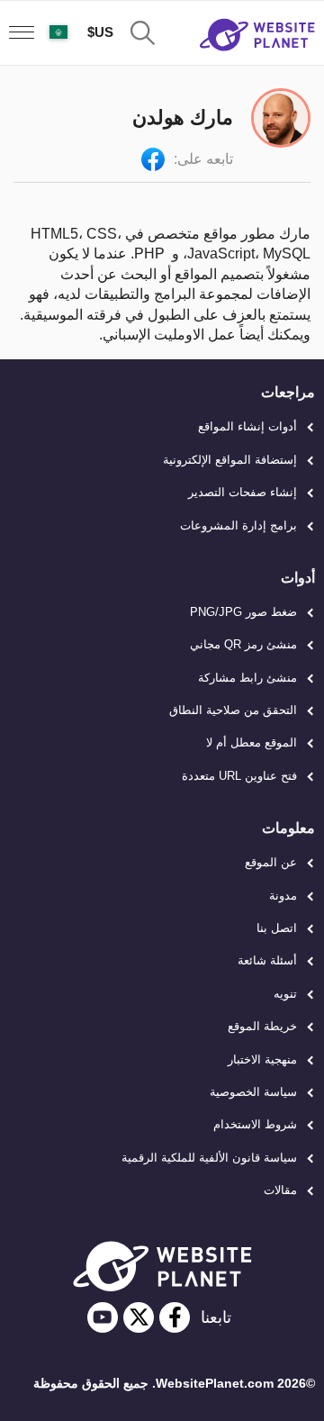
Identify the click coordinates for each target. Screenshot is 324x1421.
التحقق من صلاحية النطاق (233, 710)
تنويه (285, 993)
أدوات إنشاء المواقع (247, 426)
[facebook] (174, 1317)
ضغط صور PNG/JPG (243, 612)
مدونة (283, 895)
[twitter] (138, 1317)
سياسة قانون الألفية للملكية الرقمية (209, 1157)
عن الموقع (271, 862)
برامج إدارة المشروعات (238, 525)
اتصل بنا (276, 928)
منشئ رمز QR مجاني (243, 644)
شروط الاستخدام (255, 1124)
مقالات (280, 1190)
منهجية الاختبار (262, 1059)
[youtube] (102, 1317)
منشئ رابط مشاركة (247, 677)
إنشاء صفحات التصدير (242, 492)
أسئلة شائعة (267, 960)
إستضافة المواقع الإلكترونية (230, 459)
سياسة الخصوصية (253, 1092)
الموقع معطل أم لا (251, 742)
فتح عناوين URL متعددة (239, 776)
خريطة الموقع (262, 1026)
